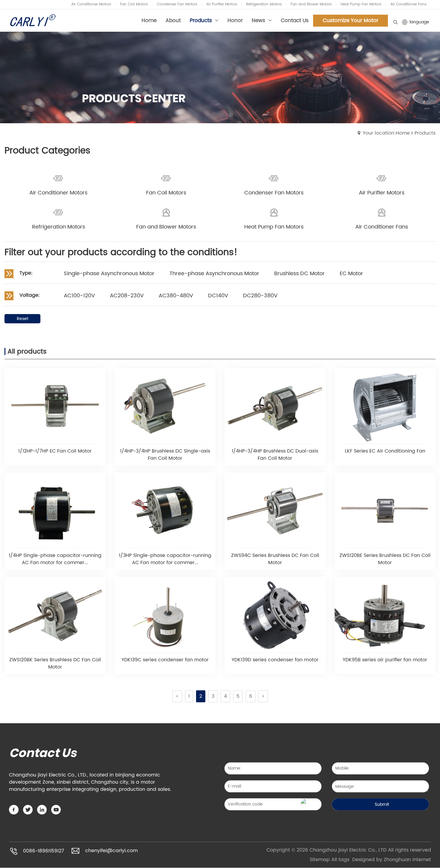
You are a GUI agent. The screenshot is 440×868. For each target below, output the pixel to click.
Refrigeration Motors (264, 4)
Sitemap (320, 860)
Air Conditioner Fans (408, 4)
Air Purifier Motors (221, 4)
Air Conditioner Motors (91, 4)
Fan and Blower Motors (311, 4)
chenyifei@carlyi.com (111, 851)
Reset (22, 318)
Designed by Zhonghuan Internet (391, 860)
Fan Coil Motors (134, 4)
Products (425, 133)
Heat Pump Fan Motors (361, 4)
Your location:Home (386, 133)
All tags (340, 860)
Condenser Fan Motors (177, 4)
